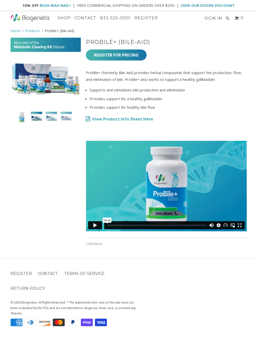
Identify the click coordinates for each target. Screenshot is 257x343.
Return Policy (28, 288)
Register (146, 18)
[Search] (228, 18)
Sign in (213, 18)
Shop (64, 18)
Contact (85, 18)
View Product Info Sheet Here (122, 119)
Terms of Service (84, 273)
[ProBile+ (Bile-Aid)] (46, 73)
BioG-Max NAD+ (55, 5)
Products (32, 30)
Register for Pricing (116, 55)
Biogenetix (29, 302)
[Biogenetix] (31, 17)
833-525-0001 (115, 18)
